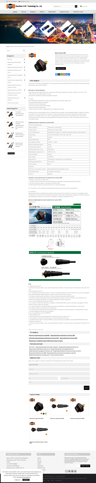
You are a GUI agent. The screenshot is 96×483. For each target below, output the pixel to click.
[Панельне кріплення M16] (59, 407)
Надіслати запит (64, 11)
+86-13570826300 (15, 465)
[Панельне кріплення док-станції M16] (39, 430)
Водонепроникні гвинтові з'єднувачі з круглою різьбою (20, 134)
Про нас (23, 11)
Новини (42, 11)
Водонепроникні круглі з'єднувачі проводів (19, 144)
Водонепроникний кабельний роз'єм (14, 71)
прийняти (26, 479)
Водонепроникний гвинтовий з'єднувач (14, 63)
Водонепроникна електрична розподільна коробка (14, 94)
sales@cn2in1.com (24, 1)
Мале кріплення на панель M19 (68, 338)
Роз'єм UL (10, 59)
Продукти (33, 11)
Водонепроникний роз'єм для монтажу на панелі (24, 46)
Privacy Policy (58, 480)
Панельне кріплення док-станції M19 (39, 335)
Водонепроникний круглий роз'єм (15, 67)
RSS (48, 480)
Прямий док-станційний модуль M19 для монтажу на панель (46, 341)
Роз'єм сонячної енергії (13, 102)
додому (15, 11)
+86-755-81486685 (12, 1)
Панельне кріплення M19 (77, 418)
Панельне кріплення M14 (36, 418)
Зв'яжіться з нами (78, 11)
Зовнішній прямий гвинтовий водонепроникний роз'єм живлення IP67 (19, 125)
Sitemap (43, 480)
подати (87, 388)
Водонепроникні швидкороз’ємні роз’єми (15, 81)
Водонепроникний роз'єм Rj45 (15, 90)
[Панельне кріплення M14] (39, 407)
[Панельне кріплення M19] (79, 407)
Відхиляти (17, 479)
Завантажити (52, 11)
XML (52, 480)
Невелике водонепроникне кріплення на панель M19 (44, 338)
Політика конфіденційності (24, 477)
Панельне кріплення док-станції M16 (38, 442)
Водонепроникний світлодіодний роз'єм (15, 76)
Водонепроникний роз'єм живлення (13, 99)
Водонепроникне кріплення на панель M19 (63, 335)
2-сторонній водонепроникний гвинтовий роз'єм (19, 113)
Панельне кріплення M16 (57, 418)
